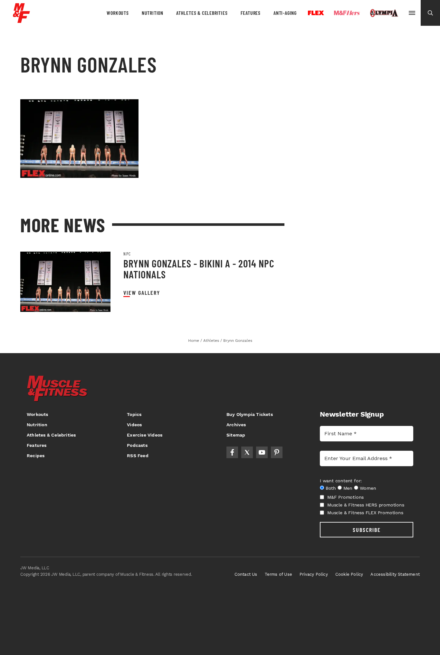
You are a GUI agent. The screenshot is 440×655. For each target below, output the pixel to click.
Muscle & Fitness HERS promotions (365, 504)
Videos (134, 424)
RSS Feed (137, 455)
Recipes (35, 455)
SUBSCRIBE (367, 529)
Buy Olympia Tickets (249, 414)
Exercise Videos (144, 435)
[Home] (21, 20)
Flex (316, 12)
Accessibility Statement (395, 574)
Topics (134, 414)
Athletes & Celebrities (202, 13)
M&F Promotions (345, 497)
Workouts (118, 13)
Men (347, 488)
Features (251, 13)
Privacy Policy (314, 574)
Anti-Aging (285, 13)
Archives (236, 424)
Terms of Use (278, 574)
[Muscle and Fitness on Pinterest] (276, 452)
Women (368, 488)
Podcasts (137, 445)
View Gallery (141, 292)
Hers (347, 12)
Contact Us (245, 574)
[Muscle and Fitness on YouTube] (262, 452)
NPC (127, 254)
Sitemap (235, 435)
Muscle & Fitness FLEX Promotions (365, 512)
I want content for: (341, 480)
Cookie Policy (349, 574)
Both (331, 488)
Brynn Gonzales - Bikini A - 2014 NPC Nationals (198, 268)
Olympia (384, 13)
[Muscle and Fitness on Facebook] (232, 452)
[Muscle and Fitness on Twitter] (247, 452)
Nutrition (152, 13)
